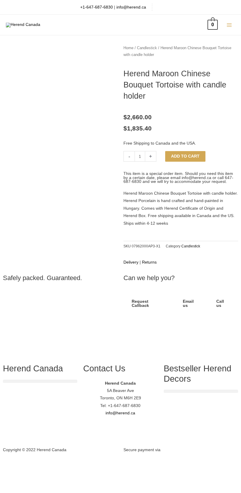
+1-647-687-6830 (96, 7)
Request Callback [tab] (140, 303)
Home (128, 48)
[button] (40, 381)
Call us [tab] (220, 303)
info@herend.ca (131, 7)
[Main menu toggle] (229, 25)
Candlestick (147, 48)
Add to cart (185, 156)
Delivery (130, 262)
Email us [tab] (188, 303)
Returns (149, 262)
